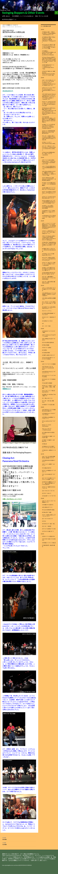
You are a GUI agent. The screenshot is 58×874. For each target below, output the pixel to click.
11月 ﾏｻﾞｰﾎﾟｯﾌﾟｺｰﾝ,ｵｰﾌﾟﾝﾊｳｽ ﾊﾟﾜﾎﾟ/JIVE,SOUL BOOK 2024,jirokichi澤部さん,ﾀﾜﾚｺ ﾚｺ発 (49, 89)
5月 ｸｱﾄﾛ (44, 521)
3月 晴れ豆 (44, 443)
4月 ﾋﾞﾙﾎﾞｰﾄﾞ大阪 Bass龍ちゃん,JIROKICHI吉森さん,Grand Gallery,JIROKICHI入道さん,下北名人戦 (49, 137)
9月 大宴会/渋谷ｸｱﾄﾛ (46, 468)
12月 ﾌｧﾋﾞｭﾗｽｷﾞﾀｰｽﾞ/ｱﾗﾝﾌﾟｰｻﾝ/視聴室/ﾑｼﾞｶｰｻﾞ (49, 501)
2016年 (42, 498)
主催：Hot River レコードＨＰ (12, 499)
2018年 (42, 407)
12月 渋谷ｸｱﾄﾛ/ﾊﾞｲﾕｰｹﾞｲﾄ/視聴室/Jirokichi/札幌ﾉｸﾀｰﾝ (49, 410)
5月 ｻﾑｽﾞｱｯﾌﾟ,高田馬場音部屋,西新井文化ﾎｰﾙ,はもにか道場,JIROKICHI (48, 132)
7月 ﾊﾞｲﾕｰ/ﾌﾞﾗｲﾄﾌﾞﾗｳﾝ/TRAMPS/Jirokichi (46, 429)
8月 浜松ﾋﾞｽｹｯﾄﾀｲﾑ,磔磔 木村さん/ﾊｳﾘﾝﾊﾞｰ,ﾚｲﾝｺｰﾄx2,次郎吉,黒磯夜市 (49, 184)
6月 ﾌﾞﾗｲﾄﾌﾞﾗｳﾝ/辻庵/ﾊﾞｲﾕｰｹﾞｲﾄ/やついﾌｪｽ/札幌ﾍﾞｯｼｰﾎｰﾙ (48, 478)
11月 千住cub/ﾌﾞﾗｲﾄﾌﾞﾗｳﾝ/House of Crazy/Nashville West (48, 368)
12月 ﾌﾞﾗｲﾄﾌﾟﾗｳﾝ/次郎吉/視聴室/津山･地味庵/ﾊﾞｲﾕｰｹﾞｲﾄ (48, 457)
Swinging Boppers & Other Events (23, 12)
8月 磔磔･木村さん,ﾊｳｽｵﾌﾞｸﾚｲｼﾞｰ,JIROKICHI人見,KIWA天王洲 (49, 250)
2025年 (42, 29)
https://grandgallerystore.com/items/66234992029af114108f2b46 (17, 865)
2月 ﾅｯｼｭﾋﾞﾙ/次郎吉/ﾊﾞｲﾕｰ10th (49, 528)
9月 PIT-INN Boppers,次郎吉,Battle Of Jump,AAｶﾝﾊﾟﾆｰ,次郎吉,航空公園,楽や (49, 179)
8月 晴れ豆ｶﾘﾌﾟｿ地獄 (46, 512)
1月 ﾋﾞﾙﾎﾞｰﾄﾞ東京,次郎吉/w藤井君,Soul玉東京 (48, 282)
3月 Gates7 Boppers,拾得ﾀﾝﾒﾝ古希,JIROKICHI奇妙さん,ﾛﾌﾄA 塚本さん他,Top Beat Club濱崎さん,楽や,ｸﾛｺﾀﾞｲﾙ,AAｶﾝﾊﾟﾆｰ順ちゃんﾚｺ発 (49, 60)
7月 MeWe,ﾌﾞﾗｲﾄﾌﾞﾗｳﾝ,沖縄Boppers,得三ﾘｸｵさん (48, 254)
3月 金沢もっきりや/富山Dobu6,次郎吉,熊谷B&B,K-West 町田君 (48, 207)
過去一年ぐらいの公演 (41, 16)
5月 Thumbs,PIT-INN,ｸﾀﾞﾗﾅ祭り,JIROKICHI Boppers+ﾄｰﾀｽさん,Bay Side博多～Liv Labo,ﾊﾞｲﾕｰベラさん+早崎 (49, 46)
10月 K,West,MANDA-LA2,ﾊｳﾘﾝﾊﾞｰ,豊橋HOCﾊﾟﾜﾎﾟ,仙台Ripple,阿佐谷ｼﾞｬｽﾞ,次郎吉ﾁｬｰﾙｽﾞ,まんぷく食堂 (49, 173)
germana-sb (18, 26)
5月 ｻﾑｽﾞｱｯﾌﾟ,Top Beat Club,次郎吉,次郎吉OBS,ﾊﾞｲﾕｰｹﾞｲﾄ (49, 197)
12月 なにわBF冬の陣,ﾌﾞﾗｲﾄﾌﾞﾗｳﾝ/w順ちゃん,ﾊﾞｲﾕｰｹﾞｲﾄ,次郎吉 (49, 289)
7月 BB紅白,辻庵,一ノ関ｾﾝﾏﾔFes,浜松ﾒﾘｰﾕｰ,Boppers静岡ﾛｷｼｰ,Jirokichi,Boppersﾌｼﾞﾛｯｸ (49, 33)
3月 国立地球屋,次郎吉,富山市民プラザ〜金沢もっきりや (48, 273)
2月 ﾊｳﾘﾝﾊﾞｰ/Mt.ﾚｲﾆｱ (46, 493)
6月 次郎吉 (44, 350)
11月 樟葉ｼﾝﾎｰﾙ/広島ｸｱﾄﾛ (47, 504)
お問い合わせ (6, 16)
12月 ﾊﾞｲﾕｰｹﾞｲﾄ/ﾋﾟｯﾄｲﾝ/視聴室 (49, 364)
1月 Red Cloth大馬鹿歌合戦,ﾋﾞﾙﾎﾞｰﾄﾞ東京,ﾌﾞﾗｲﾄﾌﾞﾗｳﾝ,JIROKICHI (48, 154)
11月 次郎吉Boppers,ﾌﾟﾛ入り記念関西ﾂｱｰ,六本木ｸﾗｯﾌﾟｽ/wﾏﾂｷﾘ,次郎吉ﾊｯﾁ (49, 294)
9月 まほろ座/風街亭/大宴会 (48, 509)
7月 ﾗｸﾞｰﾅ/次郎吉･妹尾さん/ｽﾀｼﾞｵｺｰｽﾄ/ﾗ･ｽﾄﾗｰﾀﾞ (48, 515)
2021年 (42, 285)
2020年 (42, 328)
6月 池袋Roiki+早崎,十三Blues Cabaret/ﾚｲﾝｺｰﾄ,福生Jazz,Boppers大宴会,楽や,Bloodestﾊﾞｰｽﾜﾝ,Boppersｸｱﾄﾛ (49, 39)
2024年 (42, 77)
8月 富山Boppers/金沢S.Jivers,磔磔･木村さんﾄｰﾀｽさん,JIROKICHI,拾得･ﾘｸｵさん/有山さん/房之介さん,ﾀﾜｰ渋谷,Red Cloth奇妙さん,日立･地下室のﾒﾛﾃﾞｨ (49, 111)
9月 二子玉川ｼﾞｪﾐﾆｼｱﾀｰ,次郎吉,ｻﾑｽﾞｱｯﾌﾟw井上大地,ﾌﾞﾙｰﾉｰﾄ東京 (49, 303)
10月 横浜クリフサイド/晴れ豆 (49, 542)
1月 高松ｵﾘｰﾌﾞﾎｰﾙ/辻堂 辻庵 (48, 404)
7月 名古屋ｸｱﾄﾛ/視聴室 (47, 383)
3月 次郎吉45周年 (46, 352)
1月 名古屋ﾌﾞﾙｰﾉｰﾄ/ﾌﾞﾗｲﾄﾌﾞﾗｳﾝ (49, 495)
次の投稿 (5, 843)
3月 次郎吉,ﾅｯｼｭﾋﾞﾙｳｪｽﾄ (47, 321)
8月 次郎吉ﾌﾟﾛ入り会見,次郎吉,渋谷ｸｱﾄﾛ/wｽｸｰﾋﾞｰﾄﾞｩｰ (49, 307)
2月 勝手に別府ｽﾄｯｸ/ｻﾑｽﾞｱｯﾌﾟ (48, 355)
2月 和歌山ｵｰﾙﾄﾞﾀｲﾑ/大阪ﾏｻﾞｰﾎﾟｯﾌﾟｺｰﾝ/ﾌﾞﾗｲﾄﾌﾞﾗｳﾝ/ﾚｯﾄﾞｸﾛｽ (48, 447)
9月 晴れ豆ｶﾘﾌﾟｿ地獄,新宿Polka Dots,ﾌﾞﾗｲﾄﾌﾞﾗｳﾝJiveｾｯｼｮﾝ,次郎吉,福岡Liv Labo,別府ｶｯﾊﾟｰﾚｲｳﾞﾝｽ (49, 244)
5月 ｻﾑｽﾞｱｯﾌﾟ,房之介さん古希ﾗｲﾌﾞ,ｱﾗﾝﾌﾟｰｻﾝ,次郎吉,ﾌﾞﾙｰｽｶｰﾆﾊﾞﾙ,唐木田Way (48, 264)
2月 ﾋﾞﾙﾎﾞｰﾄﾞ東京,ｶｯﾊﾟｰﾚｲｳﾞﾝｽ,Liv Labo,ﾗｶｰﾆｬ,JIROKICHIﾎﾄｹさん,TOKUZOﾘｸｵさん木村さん (49, 147)
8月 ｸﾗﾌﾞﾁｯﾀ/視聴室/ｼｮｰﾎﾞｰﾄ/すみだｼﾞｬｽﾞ (10, 25)
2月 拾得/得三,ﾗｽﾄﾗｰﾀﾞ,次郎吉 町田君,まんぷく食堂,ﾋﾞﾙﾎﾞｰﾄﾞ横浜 (48, 212)
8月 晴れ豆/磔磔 (45, 345)
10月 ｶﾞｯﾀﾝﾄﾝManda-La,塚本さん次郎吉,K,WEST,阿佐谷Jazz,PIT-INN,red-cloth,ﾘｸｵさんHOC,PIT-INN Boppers (49, 237)
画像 (4, 26)
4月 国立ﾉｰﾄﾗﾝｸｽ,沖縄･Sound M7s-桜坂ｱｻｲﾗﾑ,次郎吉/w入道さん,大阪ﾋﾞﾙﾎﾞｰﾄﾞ (48, 269)
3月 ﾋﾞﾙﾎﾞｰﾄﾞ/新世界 (46, 526)
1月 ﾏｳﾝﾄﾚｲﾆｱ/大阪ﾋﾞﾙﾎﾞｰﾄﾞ (48, 531)
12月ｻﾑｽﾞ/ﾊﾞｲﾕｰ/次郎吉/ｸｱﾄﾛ (48, 536)
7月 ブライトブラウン (47, 310)
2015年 (42, 533)
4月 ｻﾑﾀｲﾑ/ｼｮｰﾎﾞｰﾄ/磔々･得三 (48, 523)
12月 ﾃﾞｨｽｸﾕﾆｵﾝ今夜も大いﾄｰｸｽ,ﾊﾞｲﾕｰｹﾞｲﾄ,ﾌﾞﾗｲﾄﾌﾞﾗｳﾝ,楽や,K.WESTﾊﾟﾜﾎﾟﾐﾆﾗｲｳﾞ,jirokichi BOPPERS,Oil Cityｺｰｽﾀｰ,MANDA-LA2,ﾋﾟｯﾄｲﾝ (49, 83)
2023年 (42, 157)
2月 (43, 323)
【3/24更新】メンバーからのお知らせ (22, 16)
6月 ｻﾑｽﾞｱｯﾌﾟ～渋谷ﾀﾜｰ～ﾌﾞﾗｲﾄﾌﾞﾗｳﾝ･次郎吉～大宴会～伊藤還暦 (49, 387)
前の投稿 (5, 838)
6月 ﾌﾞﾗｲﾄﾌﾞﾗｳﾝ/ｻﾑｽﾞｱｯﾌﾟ (47, 518)
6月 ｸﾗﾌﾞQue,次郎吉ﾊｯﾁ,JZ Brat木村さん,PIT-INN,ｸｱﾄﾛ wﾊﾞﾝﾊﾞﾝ (49, 193)
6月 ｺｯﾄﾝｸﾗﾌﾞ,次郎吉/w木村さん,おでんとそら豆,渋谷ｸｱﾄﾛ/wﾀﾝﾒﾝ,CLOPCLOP (49, 259)
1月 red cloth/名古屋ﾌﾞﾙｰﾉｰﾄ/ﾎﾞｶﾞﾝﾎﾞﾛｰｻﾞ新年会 (48, 358)
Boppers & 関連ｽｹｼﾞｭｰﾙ (9, 19)
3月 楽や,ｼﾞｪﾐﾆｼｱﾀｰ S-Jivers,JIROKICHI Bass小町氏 (48, 143)
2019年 (42, 361)
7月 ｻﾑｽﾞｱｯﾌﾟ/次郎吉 (46, 347)
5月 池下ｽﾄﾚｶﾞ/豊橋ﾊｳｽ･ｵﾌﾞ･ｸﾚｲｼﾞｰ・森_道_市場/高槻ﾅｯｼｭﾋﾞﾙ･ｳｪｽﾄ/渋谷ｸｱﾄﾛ (49, 483)
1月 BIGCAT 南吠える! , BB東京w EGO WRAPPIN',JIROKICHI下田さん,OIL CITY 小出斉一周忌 (48, 73)
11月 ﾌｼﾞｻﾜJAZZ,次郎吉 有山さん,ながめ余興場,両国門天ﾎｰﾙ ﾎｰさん (49, 167)
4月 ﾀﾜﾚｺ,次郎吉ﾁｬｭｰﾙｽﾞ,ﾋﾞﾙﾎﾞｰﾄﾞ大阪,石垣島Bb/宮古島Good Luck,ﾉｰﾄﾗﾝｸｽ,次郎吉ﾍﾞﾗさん (49, 202)
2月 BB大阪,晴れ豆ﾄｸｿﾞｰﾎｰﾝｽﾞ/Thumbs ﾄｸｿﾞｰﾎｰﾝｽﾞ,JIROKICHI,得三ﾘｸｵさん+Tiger (48, 66)
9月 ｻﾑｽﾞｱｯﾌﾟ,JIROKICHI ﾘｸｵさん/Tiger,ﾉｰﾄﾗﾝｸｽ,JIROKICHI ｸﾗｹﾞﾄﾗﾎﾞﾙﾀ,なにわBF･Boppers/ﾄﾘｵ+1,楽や (49, 103)
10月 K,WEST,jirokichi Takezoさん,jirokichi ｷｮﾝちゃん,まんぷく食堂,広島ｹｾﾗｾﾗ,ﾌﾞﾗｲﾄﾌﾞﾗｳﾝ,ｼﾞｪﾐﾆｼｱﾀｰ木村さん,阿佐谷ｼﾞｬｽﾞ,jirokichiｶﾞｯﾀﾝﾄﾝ (49, 96)
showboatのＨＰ (8, 91)
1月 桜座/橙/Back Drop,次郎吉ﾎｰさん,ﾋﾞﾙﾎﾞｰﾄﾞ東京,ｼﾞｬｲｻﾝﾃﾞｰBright (49, 217)
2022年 (42, 220)
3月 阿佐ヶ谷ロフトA (47, 398)
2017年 (42, 454)
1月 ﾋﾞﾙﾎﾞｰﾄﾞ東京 (46, 326)
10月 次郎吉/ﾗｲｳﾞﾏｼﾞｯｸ (47, 507)
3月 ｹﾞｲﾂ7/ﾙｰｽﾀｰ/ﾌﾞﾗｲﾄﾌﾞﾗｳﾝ (48, 490)
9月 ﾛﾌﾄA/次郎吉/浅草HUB (48, 342)
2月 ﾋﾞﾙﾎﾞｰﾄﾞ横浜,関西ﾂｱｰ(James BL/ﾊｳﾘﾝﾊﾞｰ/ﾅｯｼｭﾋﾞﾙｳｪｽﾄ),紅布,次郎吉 (49, 278)
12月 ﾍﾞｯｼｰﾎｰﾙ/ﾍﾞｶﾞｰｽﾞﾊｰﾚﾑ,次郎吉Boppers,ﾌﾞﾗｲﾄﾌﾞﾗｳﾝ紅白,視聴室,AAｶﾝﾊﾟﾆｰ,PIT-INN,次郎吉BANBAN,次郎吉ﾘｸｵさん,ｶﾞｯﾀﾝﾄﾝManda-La (49, 226)
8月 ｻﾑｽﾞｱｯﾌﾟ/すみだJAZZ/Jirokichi (46, 425)
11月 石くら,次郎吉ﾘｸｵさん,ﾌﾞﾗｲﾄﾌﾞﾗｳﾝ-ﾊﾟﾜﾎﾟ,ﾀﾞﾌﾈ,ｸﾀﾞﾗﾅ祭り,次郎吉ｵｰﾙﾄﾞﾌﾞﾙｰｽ (49, 232)
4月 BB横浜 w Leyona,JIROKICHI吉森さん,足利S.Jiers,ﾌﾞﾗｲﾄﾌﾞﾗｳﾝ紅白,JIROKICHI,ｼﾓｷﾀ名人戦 (49, 52)
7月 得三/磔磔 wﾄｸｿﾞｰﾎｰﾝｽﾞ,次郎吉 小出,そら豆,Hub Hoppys (48, 188)
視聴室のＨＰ (7, 389)
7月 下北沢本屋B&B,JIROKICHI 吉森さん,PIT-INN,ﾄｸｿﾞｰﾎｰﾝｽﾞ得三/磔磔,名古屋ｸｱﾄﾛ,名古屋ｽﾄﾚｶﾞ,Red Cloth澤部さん (49, 119)
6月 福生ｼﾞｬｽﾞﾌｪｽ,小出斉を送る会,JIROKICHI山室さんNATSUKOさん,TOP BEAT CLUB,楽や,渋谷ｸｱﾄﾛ (48, 126)
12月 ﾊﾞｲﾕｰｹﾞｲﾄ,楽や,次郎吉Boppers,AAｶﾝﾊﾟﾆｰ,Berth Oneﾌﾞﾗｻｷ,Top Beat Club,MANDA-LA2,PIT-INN (48, 161)
